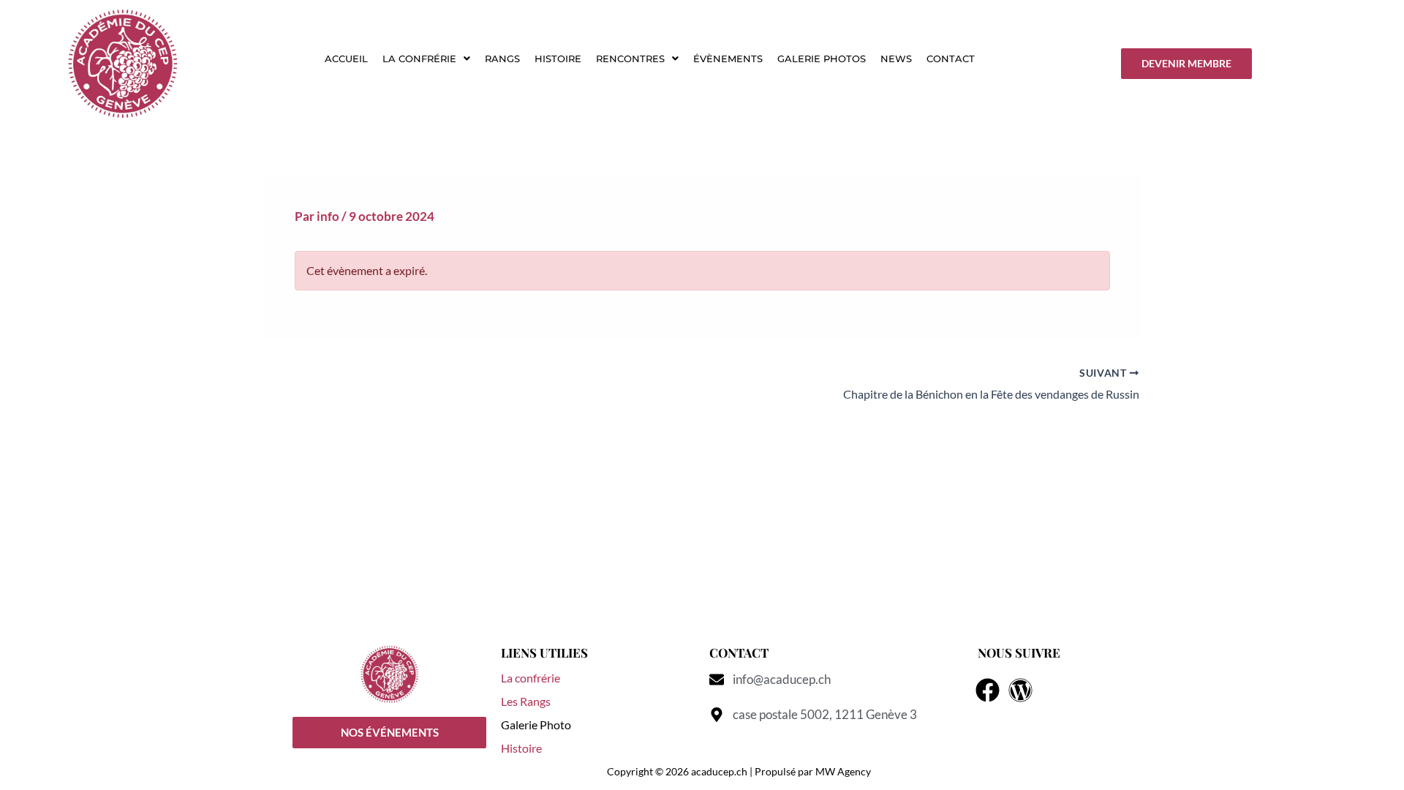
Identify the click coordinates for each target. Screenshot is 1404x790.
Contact (950, 58)
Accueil (346, 58)
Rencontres (630, 58)
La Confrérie (419, 58)
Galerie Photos (821, 58)
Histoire (558, 58)
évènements (728, 58)
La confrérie (530, 678)
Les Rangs (526, 701)
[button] (426, 59)
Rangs (502, 58)
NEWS (896, 58)
